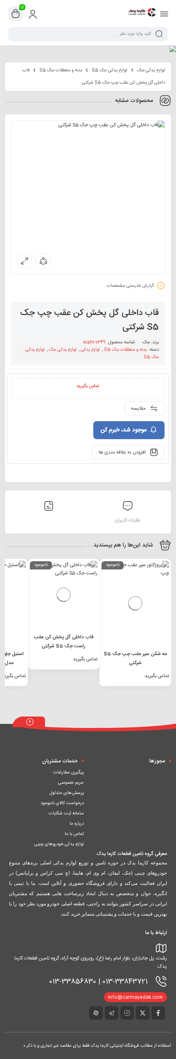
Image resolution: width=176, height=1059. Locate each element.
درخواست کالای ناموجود (62, 803)
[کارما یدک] (142, 13)
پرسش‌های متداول (67, 793)
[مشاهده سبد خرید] (15, 14)
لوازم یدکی (90, 350)
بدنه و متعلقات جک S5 (60, 70)
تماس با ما (74, 834)
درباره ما (77, 824)
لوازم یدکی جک (151, 70)
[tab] (48, 508)
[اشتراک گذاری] (43, 261)
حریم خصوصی (71, 783)
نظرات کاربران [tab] (127, 520)
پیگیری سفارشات (68, 772)
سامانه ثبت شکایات (66, 813)
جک (146, 342)
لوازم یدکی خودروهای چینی (59, 844)
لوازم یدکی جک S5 (109, 70)
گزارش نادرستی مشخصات (130, 286)
